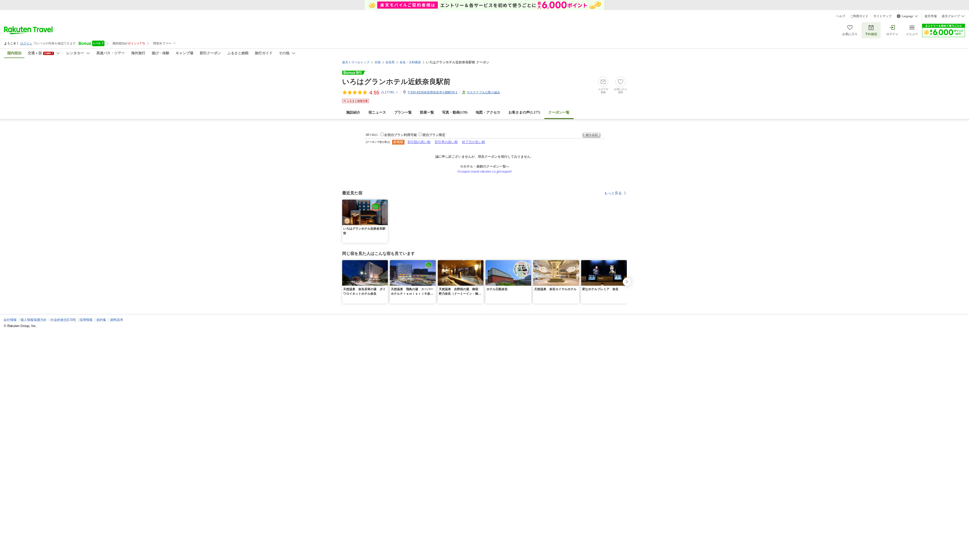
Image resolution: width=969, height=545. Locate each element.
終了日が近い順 (473, 142)
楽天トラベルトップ (355, 62)
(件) (387, 92)
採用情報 (86, 320)
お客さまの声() (524, 112)
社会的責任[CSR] (63, 320)
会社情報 (10, 320)
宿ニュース (377, 112)
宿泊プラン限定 (433, 135)
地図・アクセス (488, 112)
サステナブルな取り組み (483, 92)
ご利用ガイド (859, 16)
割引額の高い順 (419, 142)
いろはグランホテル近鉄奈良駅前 (396, 82)
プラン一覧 (403, 112)
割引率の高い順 (446, 142)
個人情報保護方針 (33, 320)
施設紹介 (353, 112)
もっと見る (613, 193)
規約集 (101, 320)
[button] (385, 203)
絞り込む (591, 135)
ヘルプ (840, 16)
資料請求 (116, 320)
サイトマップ (882, 16)
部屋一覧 (427, 112)
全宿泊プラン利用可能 (400, 135)
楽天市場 (931, 16)
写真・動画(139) (455, 112)
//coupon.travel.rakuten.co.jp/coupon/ (484, 171)
